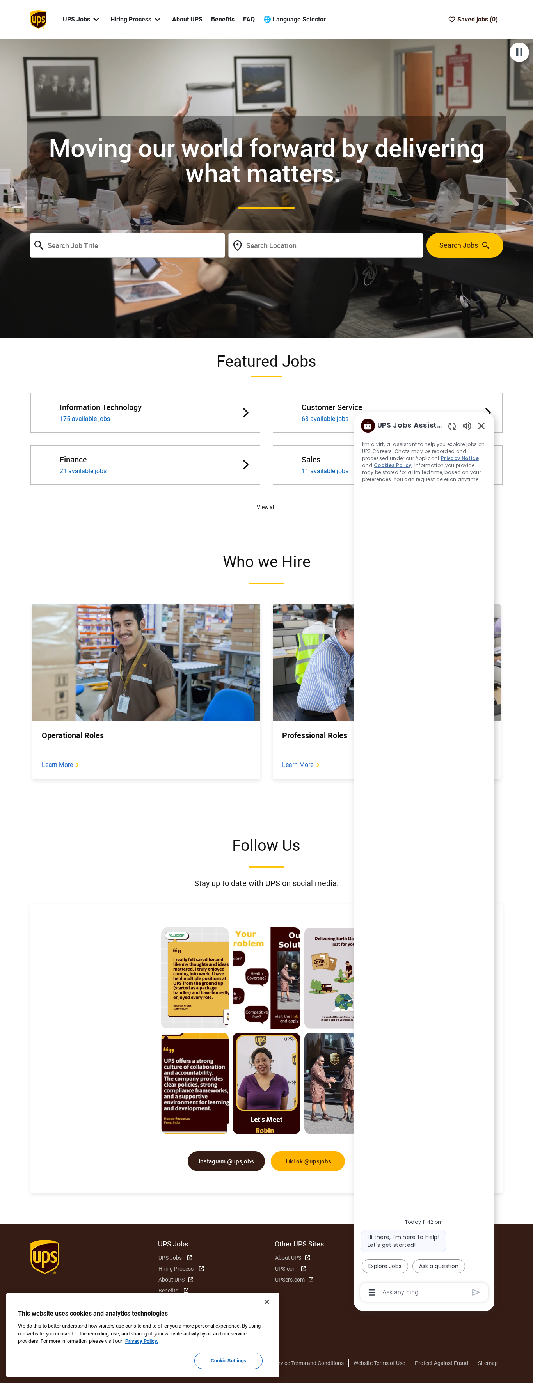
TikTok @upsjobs (308, 1161)
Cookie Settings (229, 1360)
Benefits (223, 19)
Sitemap (488, 1363)
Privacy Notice (460, 458)
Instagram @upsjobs (226, 1161)
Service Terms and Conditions (308, 1363)
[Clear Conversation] (452, 426)
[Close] (266, 1301)
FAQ (249, 19)
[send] (476, 1292)
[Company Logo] (38, 19)
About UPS (187, 19)
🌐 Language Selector (294, 19)
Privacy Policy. (141, 1341)
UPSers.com (290, 1279)
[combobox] (127, 245)
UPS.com (286, 1268)
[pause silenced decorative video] (519, 52)
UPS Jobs (170, 1258)
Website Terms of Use (379, 1363)
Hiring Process (176, 1268)
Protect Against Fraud (441, 1363)
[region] (424, 858)
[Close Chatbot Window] (481, 425)
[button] (266, 507)
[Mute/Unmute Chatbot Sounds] (467, 425)
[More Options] (372, 1292)
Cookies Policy (393, 465)
